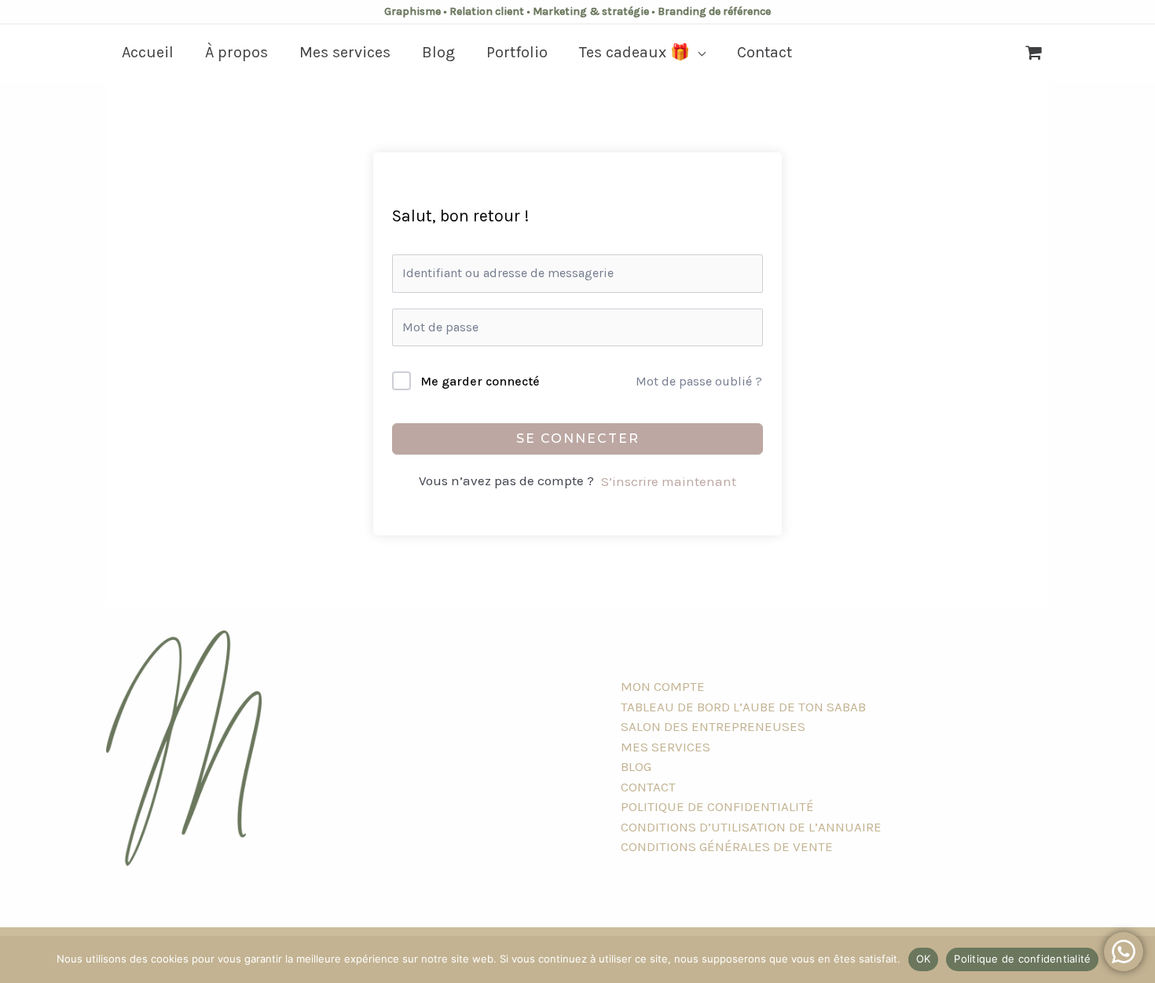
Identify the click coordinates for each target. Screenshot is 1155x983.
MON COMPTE (663, 686)
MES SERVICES (665, 747)
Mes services (344, 52)
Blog (438, 52)
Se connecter (578, 438)
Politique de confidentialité (1022, 958)
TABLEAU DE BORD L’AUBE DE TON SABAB (743, 706)
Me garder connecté (480, 381)
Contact (764, 52)
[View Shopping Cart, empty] (1033, 53)
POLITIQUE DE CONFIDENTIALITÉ (717, 806)
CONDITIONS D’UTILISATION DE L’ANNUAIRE (751, 827)
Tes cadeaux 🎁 (634, 52)
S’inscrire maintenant (668, 481)
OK (923, 958)
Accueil (148, 52)
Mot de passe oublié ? (699, 381)
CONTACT (648, 787)
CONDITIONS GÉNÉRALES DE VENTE (727, 846)
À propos (236, 52)
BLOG (636, 766)
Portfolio (517, 52)
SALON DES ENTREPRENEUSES (713, 726)
